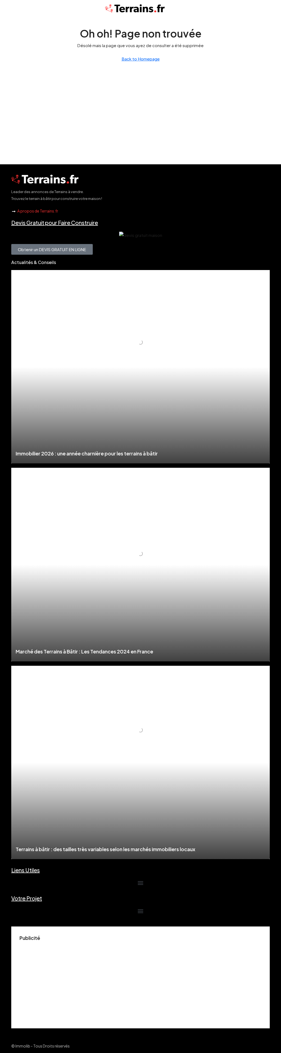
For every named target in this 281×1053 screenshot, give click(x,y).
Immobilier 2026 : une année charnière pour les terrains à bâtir (87, 453)
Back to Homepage (141, 58)
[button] (140, 882)
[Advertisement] (140, 981)
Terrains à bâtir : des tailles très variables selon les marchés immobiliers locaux (105, 849)
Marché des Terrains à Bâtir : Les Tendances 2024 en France (84, 651)
